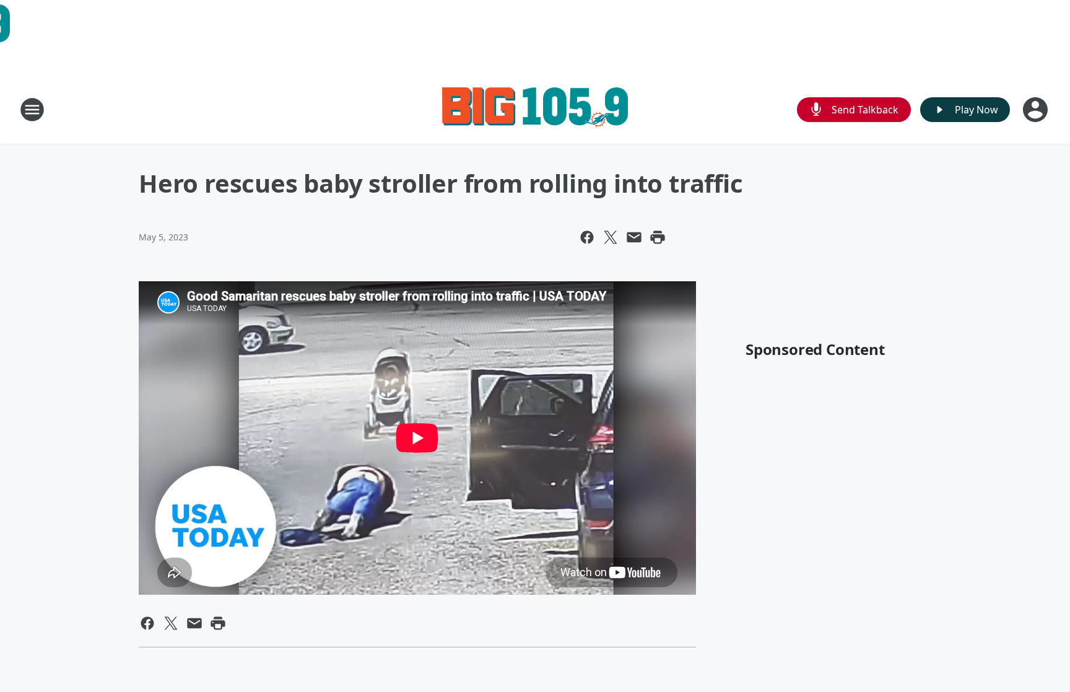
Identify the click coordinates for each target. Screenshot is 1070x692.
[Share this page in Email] (634, 237)
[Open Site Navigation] (32, 109)
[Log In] (1036, 109)
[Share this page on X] (610, 237)
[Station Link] (535, 109)
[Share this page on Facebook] (587, 237)
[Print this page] (657, 237)
